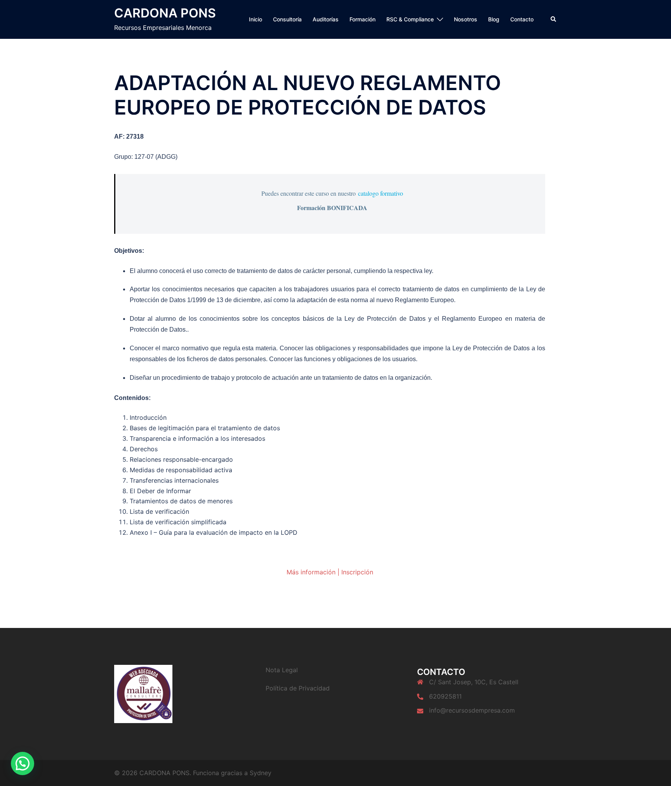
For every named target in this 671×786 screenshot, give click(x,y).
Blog (493, 19)
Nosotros (465, 19)
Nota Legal (282, 670)
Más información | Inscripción (330, 572)
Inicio (255, 19)
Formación (362, 19)
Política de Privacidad (298, 688)
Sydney (260, 773)
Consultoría (287, 19)
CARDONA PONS (165, 13)
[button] (554, 19)
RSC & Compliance (410, 19)
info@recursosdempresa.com (472, 710)
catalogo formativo (380, 193)
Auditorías (326, 19)
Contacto (522, 19)
